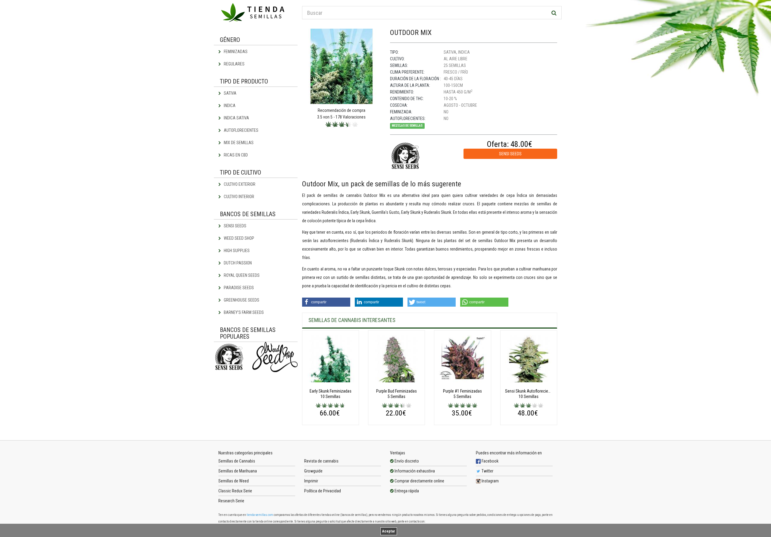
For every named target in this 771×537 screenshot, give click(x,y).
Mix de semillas (238, 142)
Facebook (489, 461)
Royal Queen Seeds (241, 275)
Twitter (487, 471)
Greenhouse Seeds (241, 300)
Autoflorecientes (240, 130)
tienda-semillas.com (260, 514)
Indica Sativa (236, 117)
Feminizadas (235, 51)
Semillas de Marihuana (237, 471)
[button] (326, 302)
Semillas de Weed (233, 481)
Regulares (234, 64)
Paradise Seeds (238, 287)
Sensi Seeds (234, 225)
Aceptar (388, 531)
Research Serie (231, 500)
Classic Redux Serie (235, 490)
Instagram (490, 481)
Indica (229, 105)
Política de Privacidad (322, 490)
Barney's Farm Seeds (243, 312)
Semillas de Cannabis (236, 461)
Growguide (313, 471)
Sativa (229, 93)
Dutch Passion (237, 263)
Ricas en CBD (235, 155)
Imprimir (311, 481)
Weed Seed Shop (238, 238)
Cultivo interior (238, 196)
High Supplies (236, 250)
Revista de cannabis (321, 461)
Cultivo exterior (239, 184)
